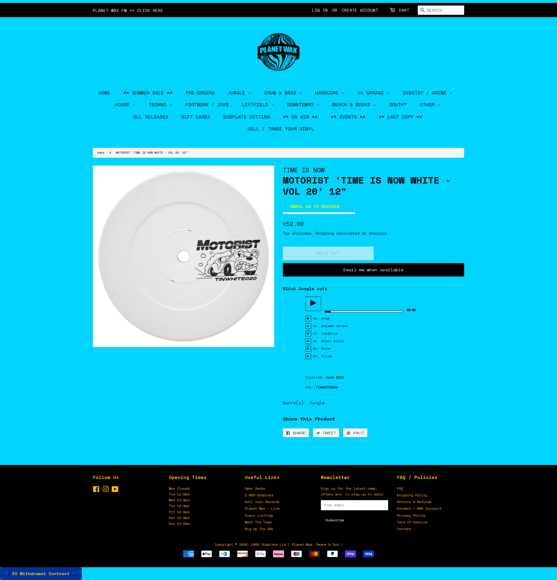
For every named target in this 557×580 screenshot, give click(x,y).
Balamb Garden (334, 326)
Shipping (324, 233)
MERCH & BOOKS (352, 104)
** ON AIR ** (300, 116)
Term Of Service (412, 522)
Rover (326, 349)
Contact (404, 528)
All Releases (150, 116)
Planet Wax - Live (262, 508)
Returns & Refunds (414, 501)
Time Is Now (303, 170)
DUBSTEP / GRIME (426, 92)
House (124, 104)
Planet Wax (302, 544)
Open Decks (255, 488)
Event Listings (259, 515)
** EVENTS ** (348, 116)
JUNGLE (238, 92)
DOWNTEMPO (301, 104)
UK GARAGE (372, 92)
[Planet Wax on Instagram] (105, 490)
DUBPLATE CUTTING (246, 116)
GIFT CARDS (195, 116)
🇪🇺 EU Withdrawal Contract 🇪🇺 (41, 573)
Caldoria (329, 333)
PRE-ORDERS (200, 92)
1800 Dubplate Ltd (268, 544)
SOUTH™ (398, 104)
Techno (159, 104)
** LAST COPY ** (400, 116)
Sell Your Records (262, 501)
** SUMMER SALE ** (148, 92)
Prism (326, 356)
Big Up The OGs (259, 528)
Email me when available (373, 270)
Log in (320, 10)
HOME (104, 92)
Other (428, 104)
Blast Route (332, 341)
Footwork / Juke (207, 104)
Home (100, 152)
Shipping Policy (412, 495)
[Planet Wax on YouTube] (115, 490)
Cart (404, 10)
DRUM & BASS (281, 92)
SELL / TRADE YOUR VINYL (280, 128)
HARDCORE (328, 92)
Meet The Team (258, 522)
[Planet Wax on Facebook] (96, 490)
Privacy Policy (411, 515)
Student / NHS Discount (419, 508)
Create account (360, 10)
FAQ (400, 488)
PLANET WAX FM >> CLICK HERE (128, 10)
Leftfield (256, 104)
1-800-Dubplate (259, 495)
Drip (325, 318)
